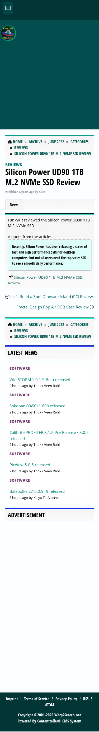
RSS (85, 698)
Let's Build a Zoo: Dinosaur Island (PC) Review (51, 296)
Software (20, 368)
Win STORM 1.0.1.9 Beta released (40, 379)
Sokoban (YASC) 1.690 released (37, 405)
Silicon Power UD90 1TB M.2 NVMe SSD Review (44, 177)
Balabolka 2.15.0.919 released (37, 491)
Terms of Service (36, 698)
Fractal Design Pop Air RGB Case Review (53, 307)
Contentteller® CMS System (59, 721)
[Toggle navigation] (8, 8)
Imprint (12, 698)
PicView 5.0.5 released (30, 464)
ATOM (49, 704)
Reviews (13, 164)
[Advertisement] (49, 71)
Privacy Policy (66, 698)
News (14, 204)
